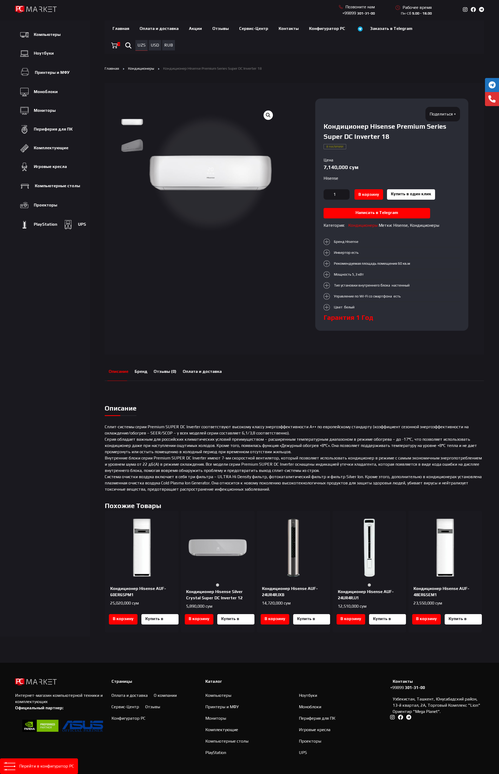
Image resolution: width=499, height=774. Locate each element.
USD (155, 45)
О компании (165, 695)
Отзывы (220, 28)
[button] (268, 115)
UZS (141, 45)
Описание (118, 371)
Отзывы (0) (165, 371)
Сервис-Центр (253, 28)
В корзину (368, 194)
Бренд (141, 371)
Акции (195, 28)
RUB (168, 45)
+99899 (358, 13)
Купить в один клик (411, 193)
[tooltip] (492, 85)
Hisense (331, 178)
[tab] (118, 371)
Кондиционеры (141, 68)
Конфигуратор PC (327, 28)
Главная (121, 28)
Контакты (289, 28)
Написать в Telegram (377, 212)
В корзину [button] (123, 618)
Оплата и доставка (159, 28)
